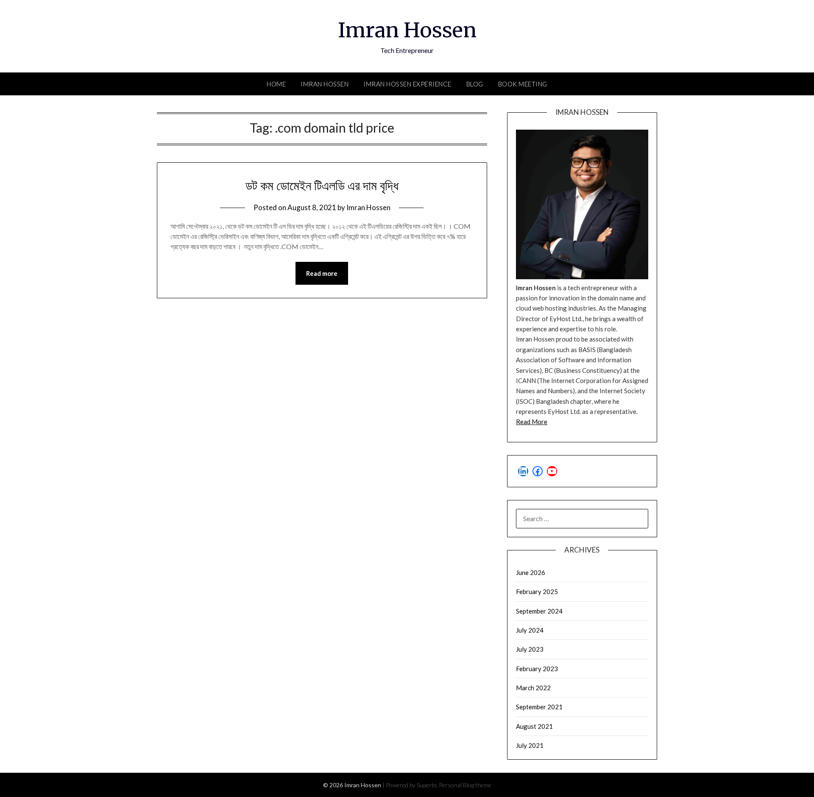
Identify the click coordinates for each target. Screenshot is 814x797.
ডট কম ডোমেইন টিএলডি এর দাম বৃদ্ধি (322, 186)
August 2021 (534, 726)
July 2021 (530, 745)
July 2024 (530, 630)
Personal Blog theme (465, 785)
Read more (321, 273)
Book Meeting (522, 84)
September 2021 (539, 707)
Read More (531, 421)
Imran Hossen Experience (407, 84)
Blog (474, 84)
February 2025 (537, 591)
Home (276, 84)
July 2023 (530, 649)
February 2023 (537, 668)
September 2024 (539, 611)
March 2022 (533, 687)
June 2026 (530, 572)
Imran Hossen (407, 30)
